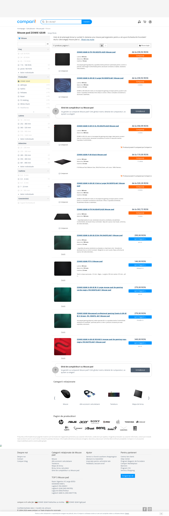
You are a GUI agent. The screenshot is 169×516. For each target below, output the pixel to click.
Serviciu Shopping (128, 470)
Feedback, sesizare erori (95, 463)
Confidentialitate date (25, 508)
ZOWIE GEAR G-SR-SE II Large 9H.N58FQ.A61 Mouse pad (100, 78)
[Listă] (102, 45)
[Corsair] (140, 422)
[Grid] (105, 45)
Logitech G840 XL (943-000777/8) (64, 493)
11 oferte (140, 161)
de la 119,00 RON (140, 154)
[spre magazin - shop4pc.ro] (64, 320)
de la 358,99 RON (140, 126)
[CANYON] (123, 428)
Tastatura (113, 404)
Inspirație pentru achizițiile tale (98, 461)
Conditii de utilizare (43, 508)
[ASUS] (72, 422)
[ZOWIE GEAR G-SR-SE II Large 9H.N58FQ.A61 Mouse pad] (64, 85)
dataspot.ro (140, 268)
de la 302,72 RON (140, 209)
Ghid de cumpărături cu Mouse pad (77, 107)
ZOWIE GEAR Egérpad (77, 502)
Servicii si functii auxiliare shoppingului (101, 456)
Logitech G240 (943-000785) (62, 488)
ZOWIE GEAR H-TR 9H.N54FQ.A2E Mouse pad (95, 209)
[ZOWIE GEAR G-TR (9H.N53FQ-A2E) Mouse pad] (64, 59)
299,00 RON (140, 235)
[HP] (61, 422)
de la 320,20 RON (140, 183)
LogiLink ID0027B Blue (60, 491)
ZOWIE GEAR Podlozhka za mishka (51, 502)
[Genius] (112, 428)
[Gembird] (78, 428)
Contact (20, 459)
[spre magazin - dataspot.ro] (64, 268)
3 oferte (140, 59)
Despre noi (21, 456)
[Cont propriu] (150, 22)
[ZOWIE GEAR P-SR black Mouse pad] (64, 162)
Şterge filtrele (52, 33)
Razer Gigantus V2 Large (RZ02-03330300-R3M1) (64, 482)
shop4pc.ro (140, 320)
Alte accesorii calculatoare (90, 404)
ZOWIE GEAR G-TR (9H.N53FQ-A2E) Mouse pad (96, 52)
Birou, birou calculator (60, 468)
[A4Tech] (135, 428)
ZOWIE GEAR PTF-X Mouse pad (90, 261)
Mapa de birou (138, 404)
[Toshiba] (129, 422)
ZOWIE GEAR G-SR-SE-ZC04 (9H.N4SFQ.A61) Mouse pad (100, 235)
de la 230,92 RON (140, 52)
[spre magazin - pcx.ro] (64, 242)
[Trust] (89, 428)
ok (48, 44)
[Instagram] (150, 509)
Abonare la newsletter (94, 459)
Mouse (65, 404)
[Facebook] (145, 509)
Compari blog (22, 461)
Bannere (124, 466)
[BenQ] (101, 428)
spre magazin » (140, 239)
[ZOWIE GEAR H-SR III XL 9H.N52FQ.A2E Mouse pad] (64, 133)
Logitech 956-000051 (59, 486)
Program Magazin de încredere (133, 461)
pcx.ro (140, 242)
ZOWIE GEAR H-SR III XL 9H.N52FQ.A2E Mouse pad (98, 126)
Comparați (140, 56)
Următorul (140, 111)
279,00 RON (140, 287)
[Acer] (83, 422)
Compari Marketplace (129, 463)
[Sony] (95, 422)
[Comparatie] (139, 22)
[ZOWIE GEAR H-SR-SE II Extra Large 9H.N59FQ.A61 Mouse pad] (64, 190)
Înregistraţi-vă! (127, 476)
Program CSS (126, 468)
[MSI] (106, 422)
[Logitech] (66, 428)
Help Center (125, 459)
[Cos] (144, 22)
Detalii (63, 254)
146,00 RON (140, 261)
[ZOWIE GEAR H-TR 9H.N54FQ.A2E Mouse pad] (64, 216)
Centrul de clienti (127, 456)
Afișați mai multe (87, 39)
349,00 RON (140, 339)
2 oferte (140, 85)
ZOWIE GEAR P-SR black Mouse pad (92, 154)
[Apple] (118, 422)
